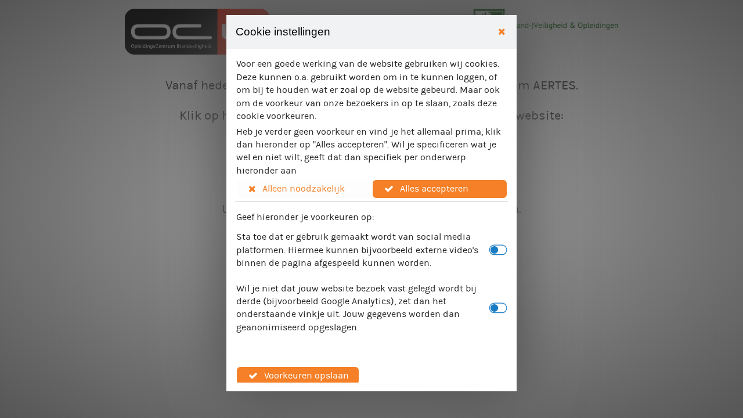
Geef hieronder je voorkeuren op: (305, 216)
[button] (304, 188)
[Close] (501, 32)
